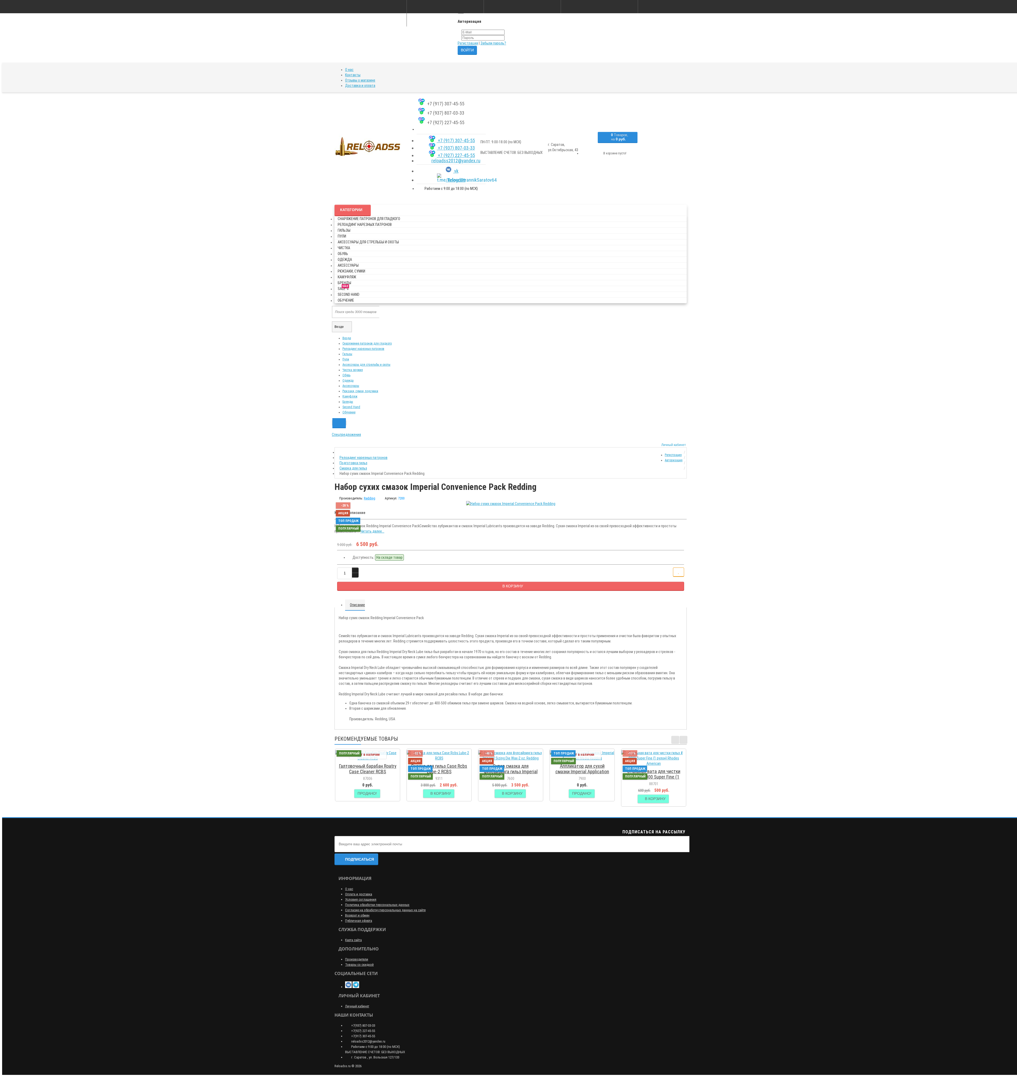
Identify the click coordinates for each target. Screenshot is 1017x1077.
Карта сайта (353, 940)
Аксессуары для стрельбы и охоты (368, 242)
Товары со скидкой (359, 965)
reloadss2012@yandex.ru (455, 160)
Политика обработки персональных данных (377, 905)
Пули (342, 236)
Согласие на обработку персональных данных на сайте (385, 910)
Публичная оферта (358, 921)
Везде (346, 338)
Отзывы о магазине (360, 80)
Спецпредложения (346, 434)
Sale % (343, 288)
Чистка (344, 248)
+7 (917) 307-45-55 (456, 140)
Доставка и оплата (360, 85)
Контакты (352, 75)
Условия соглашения (360, 899)
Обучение (346, 300)
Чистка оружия (352, 370)
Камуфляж (347, 277)
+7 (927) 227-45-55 (456, 155)
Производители (356, 959)
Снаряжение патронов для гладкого (369, 219)
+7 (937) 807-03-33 (456, 148)
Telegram (456, 180)
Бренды (344, 283)
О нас (349, 70)
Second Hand (348, 294)
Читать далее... (372, 531)
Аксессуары (348, 265)
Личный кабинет (357, 1006)
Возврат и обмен (357, 915)
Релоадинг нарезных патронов (365, 224)
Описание (357, 605)
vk (455, 171)
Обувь (343, 254)
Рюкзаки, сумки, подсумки (360, 391)
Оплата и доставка (358, 894)
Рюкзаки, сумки (351, 271)
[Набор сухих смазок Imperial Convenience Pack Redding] (510, 503)
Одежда (345, 259)
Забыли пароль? (493, 43)
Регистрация (468, 43)
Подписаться (359, 859)
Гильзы (344, 230)
